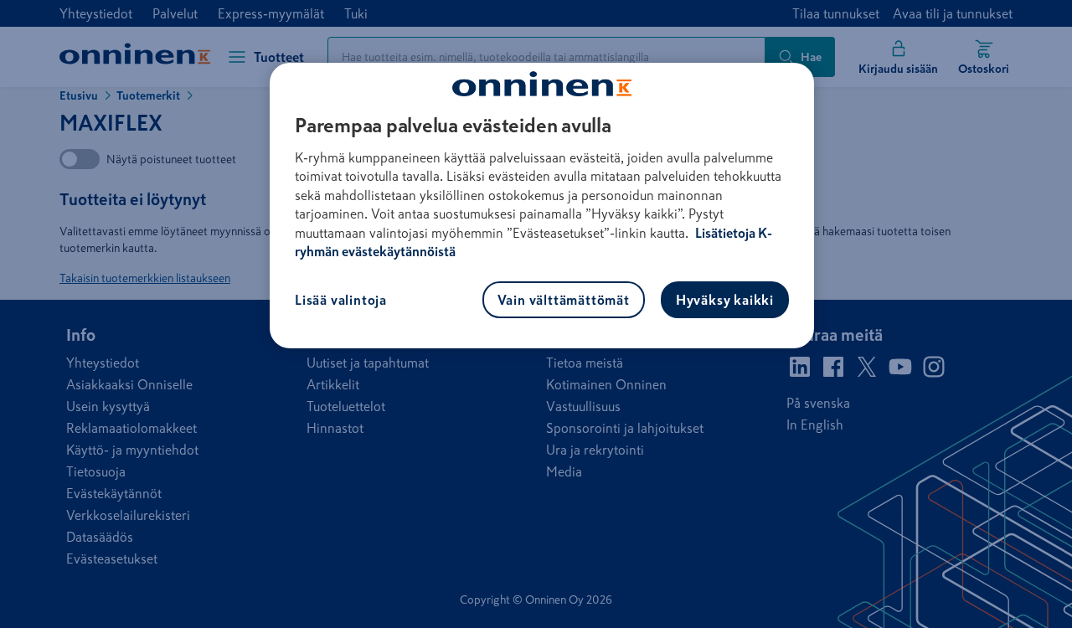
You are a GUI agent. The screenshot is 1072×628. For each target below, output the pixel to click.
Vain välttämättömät (563, 299)
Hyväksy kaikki (725, 299)
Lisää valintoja (341, 299)
